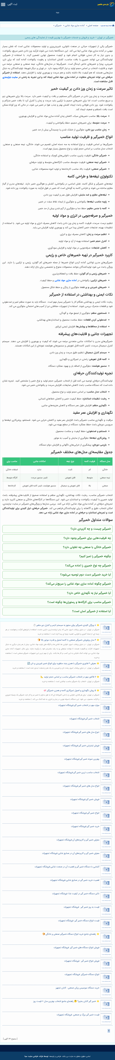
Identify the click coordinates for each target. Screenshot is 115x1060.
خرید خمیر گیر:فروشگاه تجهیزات (85, 826)
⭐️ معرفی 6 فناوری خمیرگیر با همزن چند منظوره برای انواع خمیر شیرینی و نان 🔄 (63, 663)
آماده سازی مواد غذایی (74, 25)
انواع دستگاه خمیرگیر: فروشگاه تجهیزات (82, 974)
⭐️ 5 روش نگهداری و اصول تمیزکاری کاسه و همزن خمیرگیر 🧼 (71, 690)
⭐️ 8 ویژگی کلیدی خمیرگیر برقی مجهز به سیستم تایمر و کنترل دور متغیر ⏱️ (66, 625)
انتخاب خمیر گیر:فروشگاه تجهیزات (84, 719)
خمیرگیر (58, 25)
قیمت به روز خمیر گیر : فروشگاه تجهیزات (81, 907)
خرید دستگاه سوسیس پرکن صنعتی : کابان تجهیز (77, 988)
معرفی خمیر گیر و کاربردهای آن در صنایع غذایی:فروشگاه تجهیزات (70, 853)
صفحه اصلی (93, 25)
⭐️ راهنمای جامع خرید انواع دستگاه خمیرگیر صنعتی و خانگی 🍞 (70, 934)
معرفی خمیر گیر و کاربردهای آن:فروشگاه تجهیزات (77, 840)
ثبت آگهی (12, 4)
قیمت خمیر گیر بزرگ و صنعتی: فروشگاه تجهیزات (78, 1015)
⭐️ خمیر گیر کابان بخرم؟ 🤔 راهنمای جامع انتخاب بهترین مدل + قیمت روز (66, 1001)
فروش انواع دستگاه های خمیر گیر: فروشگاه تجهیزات (76, 947)
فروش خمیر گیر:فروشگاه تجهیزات (84, 799)
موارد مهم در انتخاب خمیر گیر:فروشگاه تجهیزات (78, 705)
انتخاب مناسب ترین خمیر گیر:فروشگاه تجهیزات (78, 772)
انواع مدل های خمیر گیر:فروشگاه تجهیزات (81, 786)
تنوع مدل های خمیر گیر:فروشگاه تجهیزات (81, 732)
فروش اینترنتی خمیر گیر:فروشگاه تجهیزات (81, 745)
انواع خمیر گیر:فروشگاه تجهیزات (85, 813)
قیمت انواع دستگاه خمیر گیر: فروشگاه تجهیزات (78, 920)
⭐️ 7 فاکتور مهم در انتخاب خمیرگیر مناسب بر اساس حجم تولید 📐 (70, 677)
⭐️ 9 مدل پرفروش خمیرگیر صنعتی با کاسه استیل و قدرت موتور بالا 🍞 (68, 640)
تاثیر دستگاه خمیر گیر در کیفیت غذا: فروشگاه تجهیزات (75, 893)
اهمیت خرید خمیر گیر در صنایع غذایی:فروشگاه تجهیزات (74, 880)
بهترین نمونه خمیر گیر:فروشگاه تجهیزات (81, 759)
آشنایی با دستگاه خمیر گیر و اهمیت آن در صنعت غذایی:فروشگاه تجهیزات (67, 867)
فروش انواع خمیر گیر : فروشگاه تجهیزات (81, 961)
